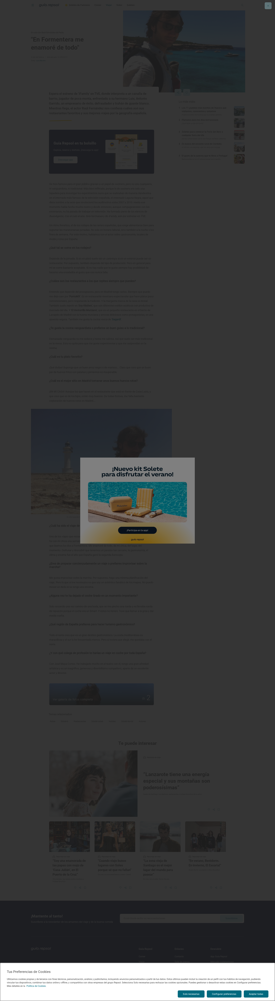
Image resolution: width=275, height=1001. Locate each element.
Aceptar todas (256, 994)
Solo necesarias (191, 994)
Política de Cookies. (36, 986)
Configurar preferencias (224, 994)
